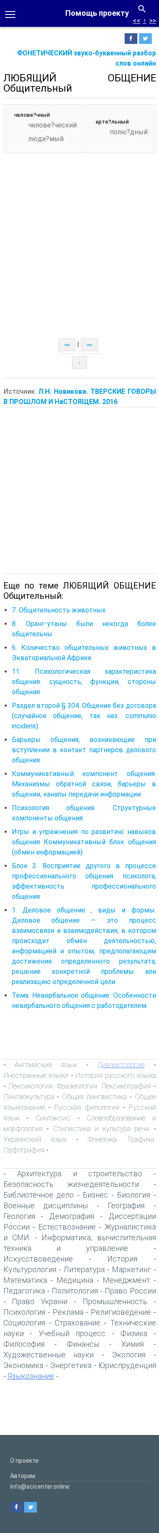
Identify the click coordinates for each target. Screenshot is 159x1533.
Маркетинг (131, 1269)
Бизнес (95, 1194)
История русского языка (115, 1075)
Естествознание (67, 1226)
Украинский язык (35, 1139)
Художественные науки (48, 1354)
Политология (75, 1290)
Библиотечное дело (38, 1194)
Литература (84, 1269)
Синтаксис (53, 1118)
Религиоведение (121, 1312)
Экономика (23, 1365)
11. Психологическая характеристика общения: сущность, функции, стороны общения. (84, 681)
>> (152, 21)
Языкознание (31, 1375)
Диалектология (121, 1064)
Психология (24, 1312)
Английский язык (45, 1064)
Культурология (29, 1269)
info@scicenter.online (40, 1486)
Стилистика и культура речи (101, 1128)
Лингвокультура (28, 1096)
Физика (133, 1333)
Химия (132, 1344)
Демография (71, 1216)
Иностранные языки (36, 1075)
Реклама (68, 1312)
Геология (19, 1216)
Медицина (74, 1280)
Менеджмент (126, 1280)
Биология (133, 1194)
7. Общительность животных (59, 610)
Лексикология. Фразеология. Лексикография (79, 1086)
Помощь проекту (97, 13)
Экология (128, 1354)
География (126, 1205)
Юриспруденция (127, 1365)
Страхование (77, 1322)
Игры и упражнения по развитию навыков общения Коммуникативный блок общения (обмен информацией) (84, 842)
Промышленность (115, 1301)
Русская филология (86, 1107)
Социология (24, 1322)
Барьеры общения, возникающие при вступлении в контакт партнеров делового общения (84, 750)
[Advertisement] (79, 254)
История (122, 1258)
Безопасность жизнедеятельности (71, 1184)
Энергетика (71, 1365)
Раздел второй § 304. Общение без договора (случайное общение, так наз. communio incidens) (84, 716)
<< (136, 21)
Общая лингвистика (94, 1096)
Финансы (83, 1344)
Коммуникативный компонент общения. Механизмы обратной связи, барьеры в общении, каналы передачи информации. (84, 784)
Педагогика (24, 1290)
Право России (130, 1290)
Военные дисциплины (45, 1205)
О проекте (24, 1460)
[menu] (10, 13)
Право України (39, 1301)
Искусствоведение (38, 1258)
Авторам (22, 1475)
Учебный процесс (72, 1333)
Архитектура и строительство (79, 1173)
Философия (24, 1344)
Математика (25, 1280)
